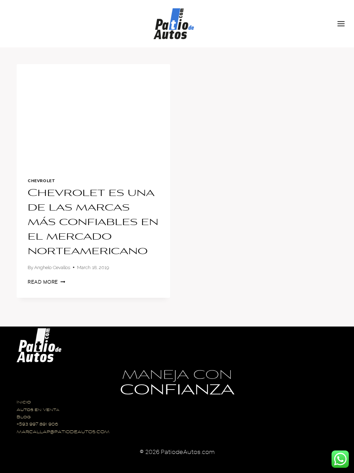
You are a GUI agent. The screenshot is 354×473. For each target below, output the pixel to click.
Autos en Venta (38, 410)
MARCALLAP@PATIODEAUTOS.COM (63, 432)
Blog (24, 417)
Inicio (24, 402)
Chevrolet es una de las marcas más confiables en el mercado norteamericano (93, 223)
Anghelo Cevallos (52, 267)
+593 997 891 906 (37, 425)
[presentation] (93, 115)
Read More (46, 282)
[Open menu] (344, 23)
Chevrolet (41, 180)
